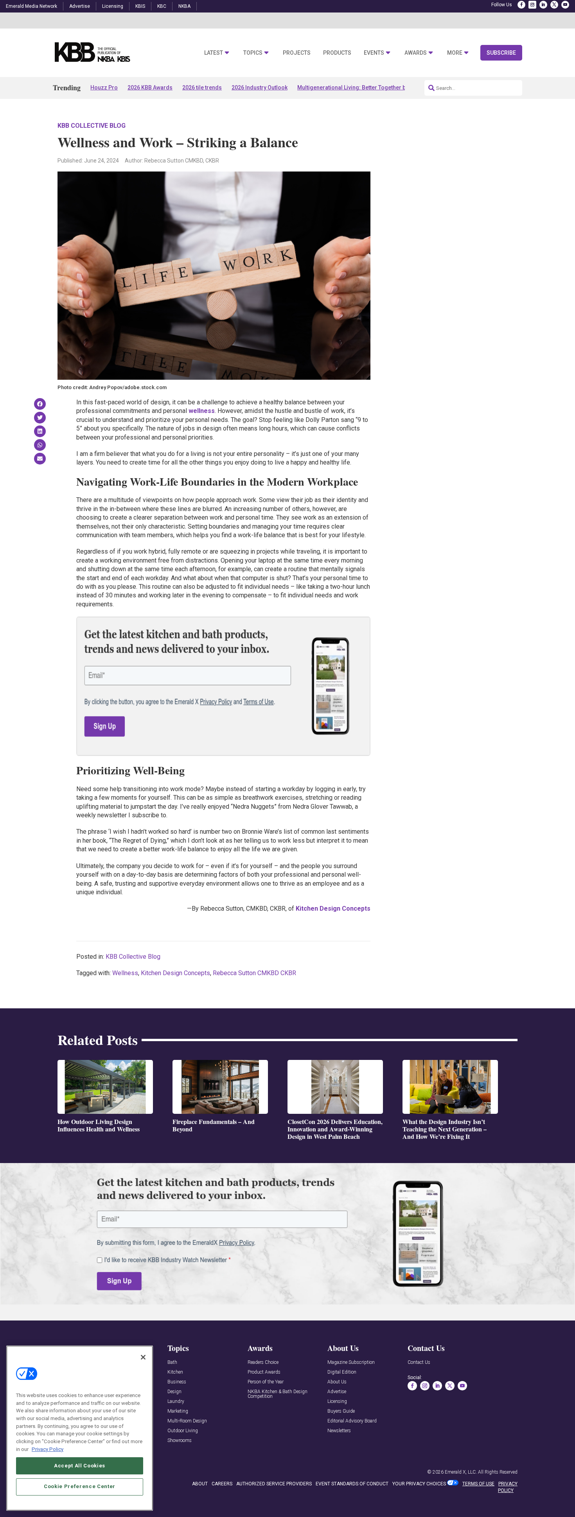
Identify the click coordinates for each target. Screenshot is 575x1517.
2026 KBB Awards (150, 87)
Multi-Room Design (187, 1421)
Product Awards (264, 1372)
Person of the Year (266, 1382)
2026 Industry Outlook (260, 87)
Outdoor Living (182, 1430)
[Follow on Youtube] (565, 5)
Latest (213, 53)
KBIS (140, 6)
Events (374, 53)
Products (337, 53)
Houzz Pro (104, 87)
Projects (297, 53)
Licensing (112, 6)
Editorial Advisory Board (352, 1421)
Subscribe (501, 53)
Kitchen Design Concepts (333, 908)
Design (174, 1391)
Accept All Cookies (79, 1465)
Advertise (79, 6)
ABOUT (200, 1484)
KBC (161, 6)
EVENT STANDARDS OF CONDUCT (352, 1484)
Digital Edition (341, 1372)
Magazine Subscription (351, 1362)
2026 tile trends (202, 87)
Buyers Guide (341, 1411)
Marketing (177, 1411)
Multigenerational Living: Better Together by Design (362, 87)
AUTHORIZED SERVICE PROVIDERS (274, 1484)
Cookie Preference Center (79, 1486)
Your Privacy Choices (419, 1484)
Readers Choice (263, 1362)
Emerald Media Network (31, 6)
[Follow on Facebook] (521, 5)
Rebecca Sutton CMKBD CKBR (254, 973)
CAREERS (222, 1484)
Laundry (175, 1401)
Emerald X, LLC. (461, 1472)
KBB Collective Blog (92, 125)
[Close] (143, 1357)
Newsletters (339, 1430)
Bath (172, 1362)
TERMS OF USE (478, 1484)
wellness (202, 411)
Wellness (125, 973)
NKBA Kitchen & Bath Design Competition (277, 1394)
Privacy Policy (47, 1449)
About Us (337, 1382)
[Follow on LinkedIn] (543, 5)
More (454, 53)
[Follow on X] (554, 5)
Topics (252, 53)
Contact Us (419, 1362)
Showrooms (179, 1440)
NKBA (184, 6)
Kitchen (175, 1372)
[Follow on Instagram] (532, 5)
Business (176, 1382)
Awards (415, 53)
